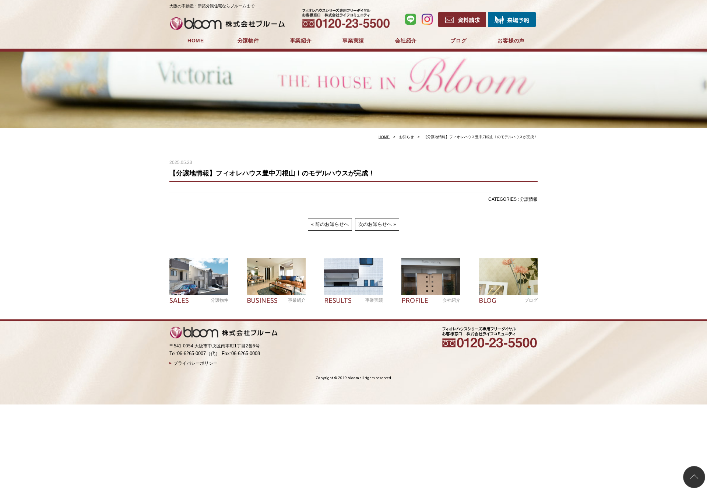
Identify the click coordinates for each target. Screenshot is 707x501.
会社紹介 (406, 40)
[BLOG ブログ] (508, 276)
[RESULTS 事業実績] (353, 276)
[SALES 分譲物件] (198, 276)
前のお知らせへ (332, 224)
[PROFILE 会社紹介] (430, 276)
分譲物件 (248, 40)
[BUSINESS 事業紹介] (276, 276)
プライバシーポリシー (195, 363)
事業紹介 (301, 40)
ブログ (458, 40)
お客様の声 (511, 40)
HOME (195, 40)
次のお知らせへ (375, 224)
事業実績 (353, 40)
